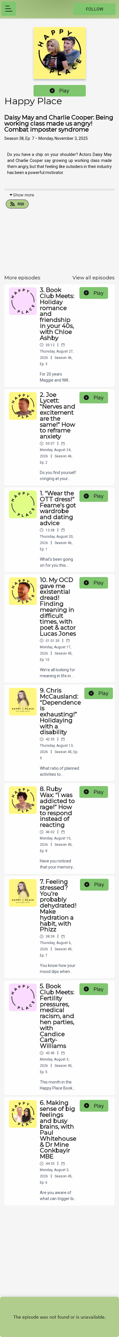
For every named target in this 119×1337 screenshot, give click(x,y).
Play (64, 91)
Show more (23, 194)
